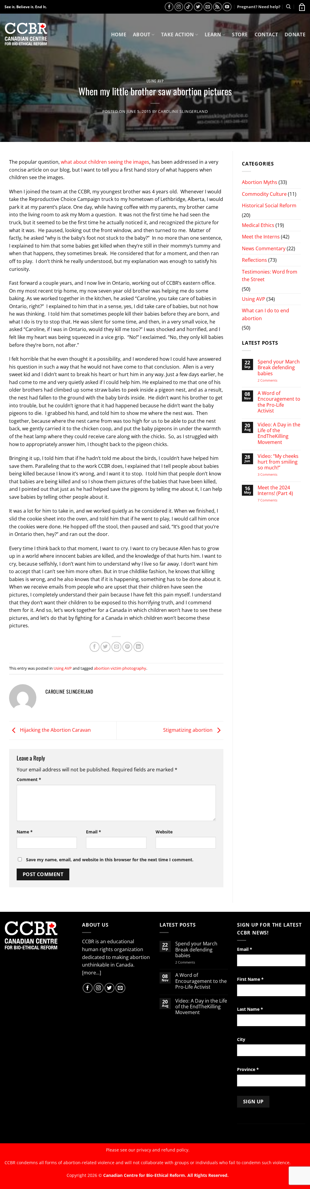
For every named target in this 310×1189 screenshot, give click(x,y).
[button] (301, 7)
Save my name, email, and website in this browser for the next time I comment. (109, 859)
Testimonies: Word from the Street (269, 275)
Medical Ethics (258, 225)
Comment (29, 779)
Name (25, 832)
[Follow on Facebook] (169, 6)
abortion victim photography (120, 668)
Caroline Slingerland (183, 111)
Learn (213, 34)
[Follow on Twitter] (198, 6)
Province (248, 1069)
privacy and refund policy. (163, 1150)
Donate (295, 34)
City (241, 1039)
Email (93, 832)
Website (164, 832)
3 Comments (273, 474)
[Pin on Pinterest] (127, 647)
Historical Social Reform (269, 205)
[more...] (91, 972)
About (141, 34)
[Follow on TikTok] (188, 6)
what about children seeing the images (105, 162)
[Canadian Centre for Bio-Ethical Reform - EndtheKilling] (26, 35)
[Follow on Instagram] (178, 6)
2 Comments (275, 380)
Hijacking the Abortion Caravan (55, 730)
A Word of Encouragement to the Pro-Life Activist (279, 402)
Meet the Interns (261, 236)
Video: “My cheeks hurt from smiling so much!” (278, 462)
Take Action (177, 34)
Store (240, 34)
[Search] (288, 6)
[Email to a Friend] (116, 647)
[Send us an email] (207, 6)
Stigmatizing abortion (188, 730)
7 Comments (273, 500)
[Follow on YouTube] (227, 6)
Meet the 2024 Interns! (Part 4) (275, 490)
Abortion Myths (259, 182)
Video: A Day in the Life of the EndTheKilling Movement (279, 433)
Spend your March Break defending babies (279, 367)
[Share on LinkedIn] (138, 647)
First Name (250, 979)
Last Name (250, 1009)
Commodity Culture (264, 194)
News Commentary (263, 248)
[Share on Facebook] (95, 647)
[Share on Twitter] (105, 647)
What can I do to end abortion (265, 314)
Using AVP (155, 81)
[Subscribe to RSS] (217, 6)
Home (118, 34)
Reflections (254, 260)
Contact (266, 34)
